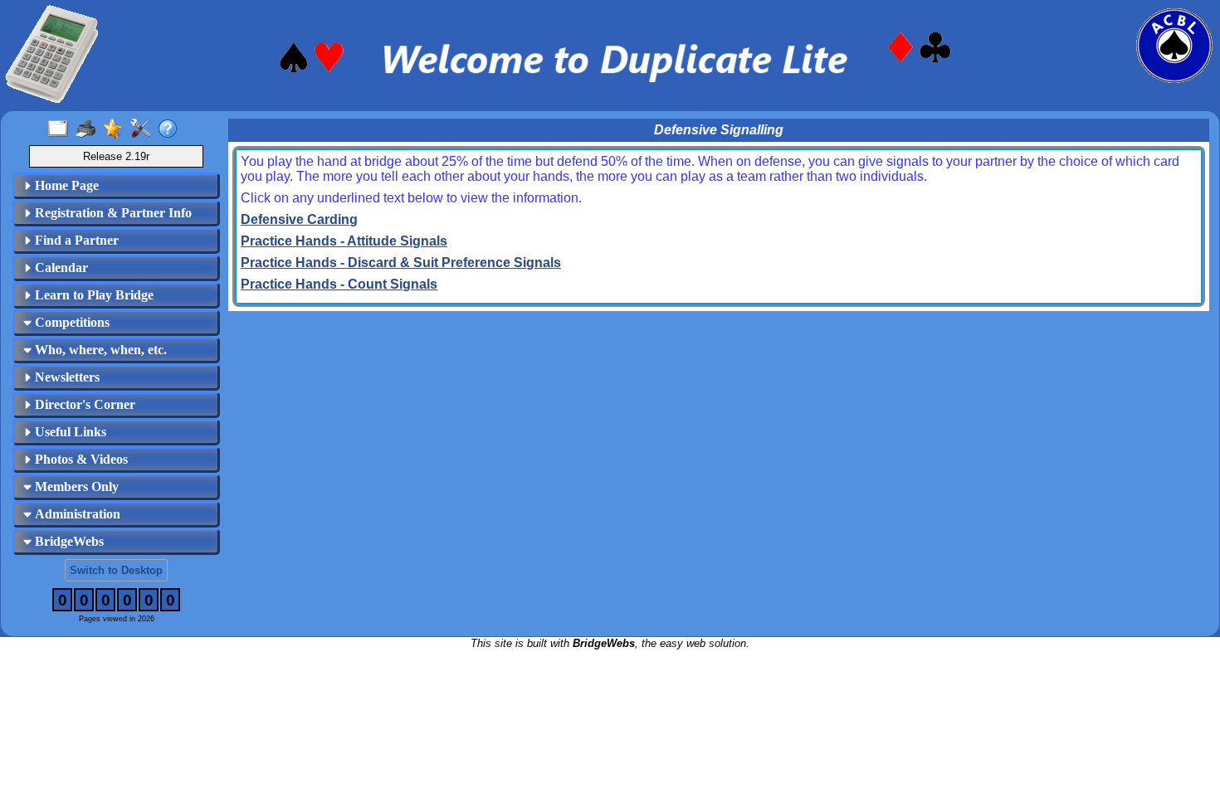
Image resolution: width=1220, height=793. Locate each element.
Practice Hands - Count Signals (339, 284)
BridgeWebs (68, 541)
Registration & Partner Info (112, 213)
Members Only (75, 486)
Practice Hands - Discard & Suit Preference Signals (401, 262)
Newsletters (66, 377)
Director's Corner (83, 404)
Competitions (71, 322)
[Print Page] (89, 129)
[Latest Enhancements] (116, 129)
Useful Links (69, 432)
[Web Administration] (144, 129)
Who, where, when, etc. (99, 350)
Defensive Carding (299, 219)
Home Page (65, 185)
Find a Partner (75, 240)
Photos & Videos (80, 459)
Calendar (60, 267)
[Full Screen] (62, 129)
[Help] (171, 129)
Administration (76, 514)
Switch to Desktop (116, 570)
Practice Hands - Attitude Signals (344, 241)
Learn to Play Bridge (93, 295)
